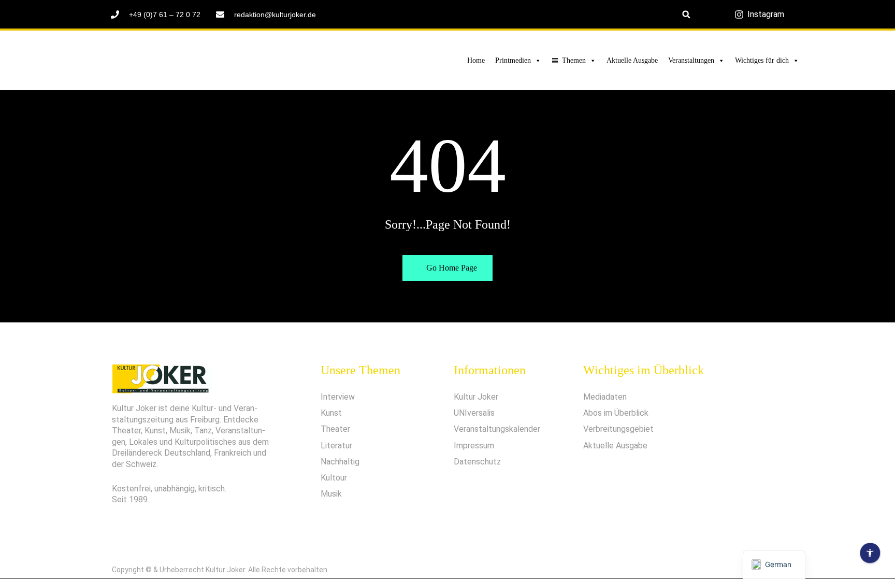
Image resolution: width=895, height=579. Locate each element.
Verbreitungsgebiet (618, 429)
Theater (335, 429)
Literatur (336, 445)
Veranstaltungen (691, 60)
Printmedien (513, 60)
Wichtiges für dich (762, 60)
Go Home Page (450, 267)
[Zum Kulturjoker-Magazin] (181, 60)
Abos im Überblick (615, 413)
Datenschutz (477, 462)
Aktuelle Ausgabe (632, 60)
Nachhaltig (340, 462)
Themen (574, 60)
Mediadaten (605, 397)
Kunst (331, 413)
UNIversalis (474, 413)
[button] (687, 14)
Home (476, 60)
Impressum (474, 445)
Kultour (334, 478)
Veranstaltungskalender (497, 429)
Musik (331, 494)
